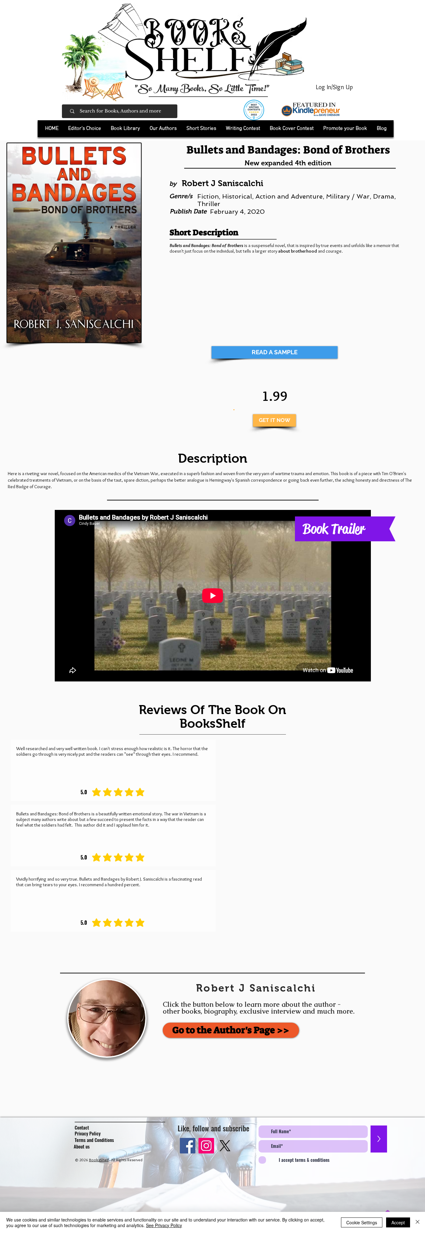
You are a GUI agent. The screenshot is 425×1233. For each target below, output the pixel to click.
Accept (398, 1222)
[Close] (417, 1222)
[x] (225, 1145)
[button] (125, 128)
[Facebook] (187, 1145)
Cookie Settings (361, 1222)
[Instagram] (206, 1145)
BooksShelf (99, 1159)
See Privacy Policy (164, 1225)
